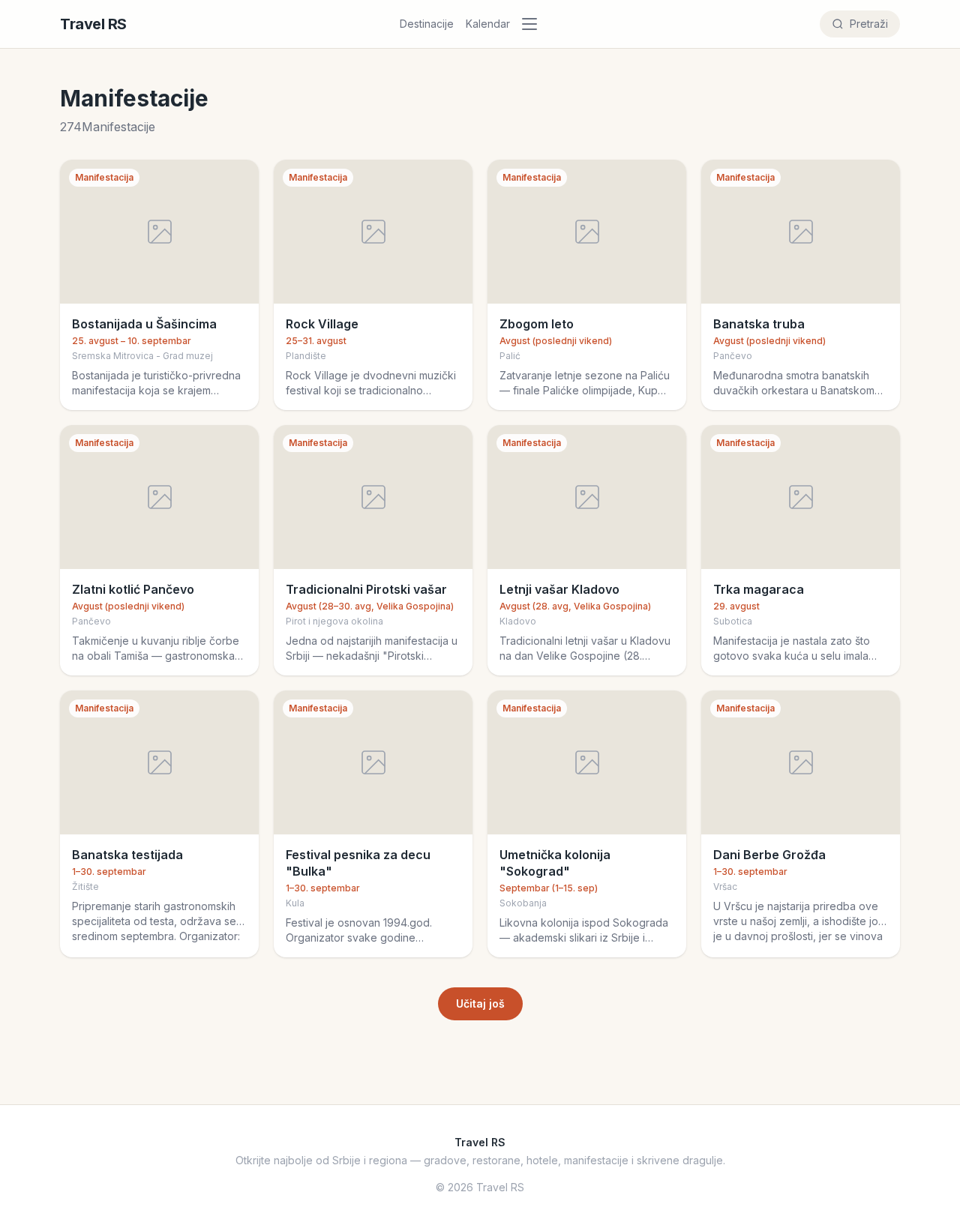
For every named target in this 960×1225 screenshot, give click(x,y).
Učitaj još (480, 1003)
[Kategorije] (534, 24)
